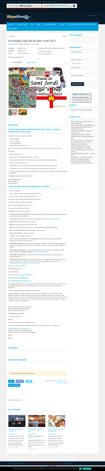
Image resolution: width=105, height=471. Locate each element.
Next (64, 36)
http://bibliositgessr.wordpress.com (19, 328)
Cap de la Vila (56, 219)
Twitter (29, 381)
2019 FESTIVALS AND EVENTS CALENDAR (82, 24)
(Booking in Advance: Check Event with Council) (43, 1)
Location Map (17, 62)
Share (11, 381)
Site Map (20, 1)
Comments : (12, 434)
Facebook (19, 381)
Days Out (11, 24)
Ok (80, 468)
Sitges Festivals (22, 24)
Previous (12, 36)
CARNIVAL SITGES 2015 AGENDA (80, 134)
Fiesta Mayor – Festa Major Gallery (82, 157)
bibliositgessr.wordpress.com (21, 281)
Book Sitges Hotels (50, 24)
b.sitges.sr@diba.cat (26, 275)
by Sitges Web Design (67, 463)
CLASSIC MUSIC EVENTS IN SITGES (81, 163)
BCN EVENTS (12, 28)
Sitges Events (14, 44)
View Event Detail (12, 447)
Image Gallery (31, 62)
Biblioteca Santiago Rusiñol (40, 252)
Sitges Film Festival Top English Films (83, 125)
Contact (26, 1)
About (14, 1)
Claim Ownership (45, 54)
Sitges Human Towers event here (30, 263)
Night (38, 24)
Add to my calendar (46, 51)
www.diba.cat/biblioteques (20, 278)
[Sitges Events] (19, 19)
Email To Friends (14, 385)
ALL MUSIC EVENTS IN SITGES (80, 161)
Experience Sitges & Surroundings (81, 110)
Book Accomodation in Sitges (80, 159)
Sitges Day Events (62, 383)
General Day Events (59, 380)
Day (32, 24)
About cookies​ (87, 468)
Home (9, 1)
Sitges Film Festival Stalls (79, 144)
